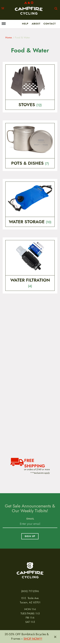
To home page (30, 570)
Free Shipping (34, 463)
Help (25, 23)
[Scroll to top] (4, 629)
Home (8, 37)
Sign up (30, 536)
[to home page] (29, 8)
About (36, 23)
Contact (50, 23)
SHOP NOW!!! (33, 639)
